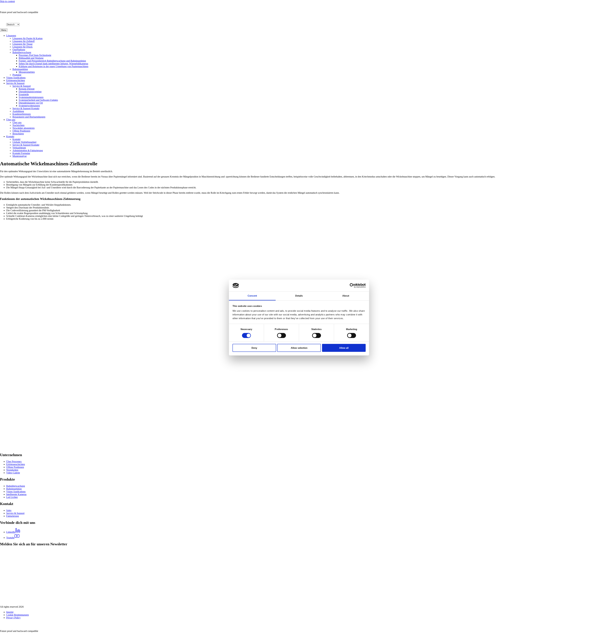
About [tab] (345, 295)
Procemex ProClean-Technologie (35, 55)
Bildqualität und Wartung (31, 58)
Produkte (16, 74)
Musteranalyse (19, 156)
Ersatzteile (24, 94)
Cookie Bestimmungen (17, 615)
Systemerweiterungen (29, 105)
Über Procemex (14, 461)
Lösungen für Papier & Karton (27, 38)
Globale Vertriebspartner (24, 142)
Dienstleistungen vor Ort (31, 103)
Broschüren (18, 133)
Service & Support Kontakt (25, 108)
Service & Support (15, 83)
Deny (254, 348)
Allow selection (299, 348)
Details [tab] (299, 295)
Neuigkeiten (12, 470)
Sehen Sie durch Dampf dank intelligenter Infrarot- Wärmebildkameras (53, 63)
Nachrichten (18, 125)
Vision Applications (16, 77)
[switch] (281, 335)
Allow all (344, 348)
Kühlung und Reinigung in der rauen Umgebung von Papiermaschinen (53, 66)
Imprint (9, 612)
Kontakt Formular (21, 153)
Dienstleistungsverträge (30, 91)
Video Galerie (13, 472)
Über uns (10, 119)
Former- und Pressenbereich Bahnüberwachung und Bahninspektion (52, 60)
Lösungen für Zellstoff (23, 41)
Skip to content (7, 1)
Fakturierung (12, 516)
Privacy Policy (13, 617)
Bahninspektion (20, 69)
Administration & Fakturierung (27, 150)
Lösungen (11, 35)
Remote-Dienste (27, 88)
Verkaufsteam (19, 147)
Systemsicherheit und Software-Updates (38, 100)
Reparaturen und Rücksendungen (28, 117)
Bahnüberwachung (21, 52)
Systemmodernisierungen (31, 97)
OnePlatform (18, 49)
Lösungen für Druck (22, 46)
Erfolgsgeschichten (15, 80)
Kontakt (10, 136)
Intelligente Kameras (16, 494)
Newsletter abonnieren (23, 128)
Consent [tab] (252, 295)
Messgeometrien (27, 72)
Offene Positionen (21, 131)
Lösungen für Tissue (22, 44)
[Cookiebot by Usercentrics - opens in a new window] (352, 285)
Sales (8, 510)
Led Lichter (12, 497)
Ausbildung (18, 111)
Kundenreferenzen (21, 114)
